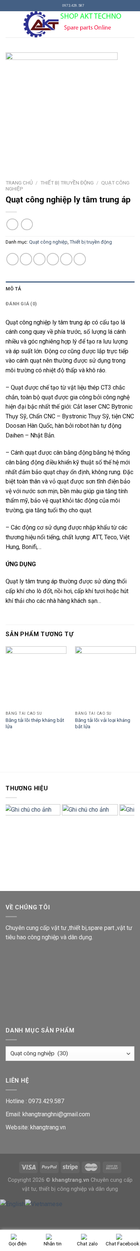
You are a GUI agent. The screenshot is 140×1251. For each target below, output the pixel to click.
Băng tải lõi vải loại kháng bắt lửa (102, 723)
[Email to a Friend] (53, 259)
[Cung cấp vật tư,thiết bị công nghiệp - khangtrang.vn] (74, 24)
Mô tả (13, 289)
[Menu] (10, 24)
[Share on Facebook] (26, 259)
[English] (12, 1203)
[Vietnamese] (43, 1203)
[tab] (70, 288)
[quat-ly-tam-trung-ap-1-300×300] (70, 108)
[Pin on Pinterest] (66, 259)
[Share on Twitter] (39, 259)
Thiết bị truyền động (67, 183)
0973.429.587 (46, 1101)
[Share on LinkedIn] (80, 259)
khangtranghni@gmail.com (56, 1114)
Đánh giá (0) (21, 303)
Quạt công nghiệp (48, 242)
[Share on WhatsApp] (12, 259)
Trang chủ (19, 183)
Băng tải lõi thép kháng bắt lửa (35, 723)
